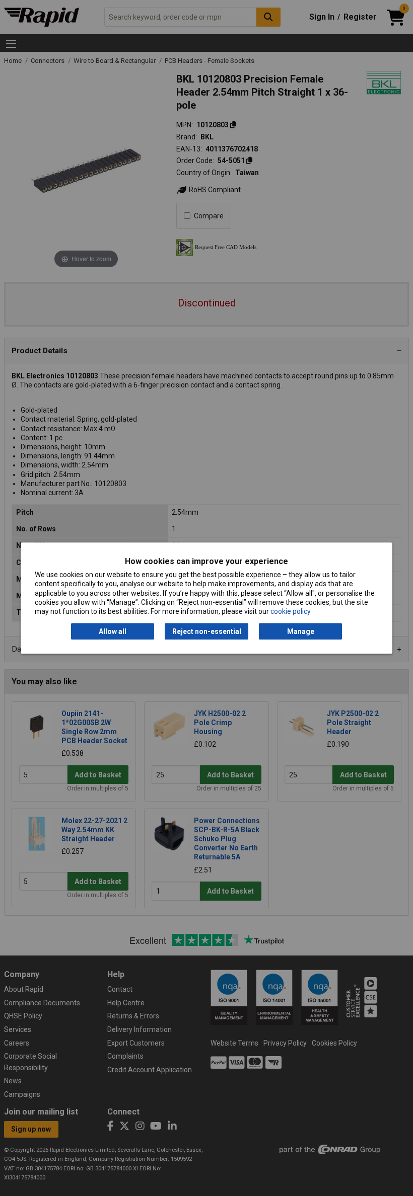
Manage (300, 631)
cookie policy (290, 611)
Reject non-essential (206, 631)
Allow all (112, 631)
